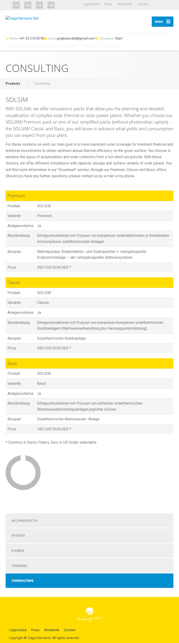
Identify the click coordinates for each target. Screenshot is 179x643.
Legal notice (91, 4)
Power (17, 550)
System (18, 535)
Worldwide (124, 4)
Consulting (22, 580)
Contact (143, 4)
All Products (24, 520)
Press (108, 4)
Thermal (19, 565)
